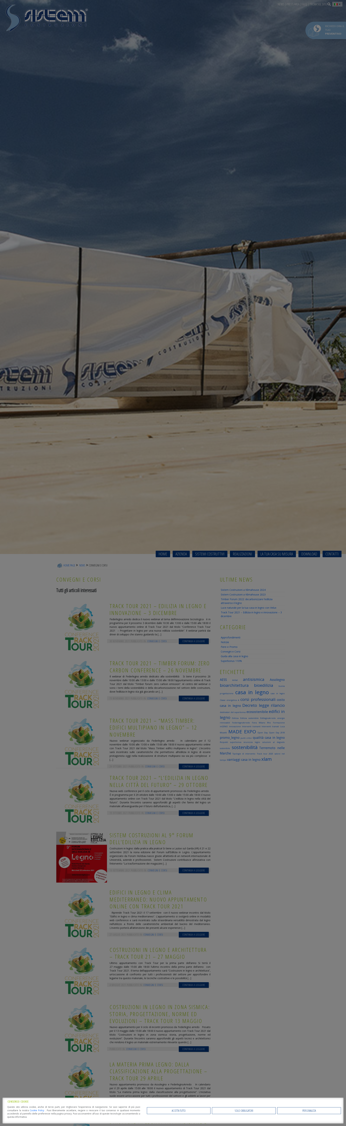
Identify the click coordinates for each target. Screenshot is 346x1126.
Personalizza (309, 1111)
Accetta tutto (179, 1111)
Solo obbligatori (244, 1111)
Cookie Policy (37, 1110)
